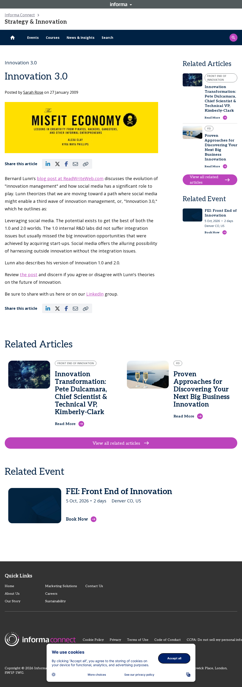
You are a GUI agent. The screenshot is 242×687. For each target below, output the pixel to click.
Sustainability (55, 601)
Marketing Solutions (61, 586)
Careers (51, 594)
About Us (12, 594)
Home (9, 586)
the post (28, 274)
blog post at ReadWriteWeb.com (70, 178)
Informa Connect (20, 15)
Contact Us (94, 586)
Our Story (12, 601)
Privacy (115, 640)
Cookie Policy (93, 640)
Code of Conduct (167, 640)
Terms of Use (137, 640)
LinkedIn (95, 294)
